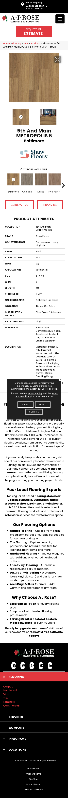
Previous (5, 115)
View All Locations (34, 9)
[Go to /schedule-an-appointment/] (34, 31)
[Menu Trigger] (60, 18)
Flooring (16, 43)
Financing (50, 205)
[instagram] (32, 665)
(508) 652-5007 (36, 6)
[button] (34, 676)
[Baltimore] (13, 179)
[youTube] (41, 665)
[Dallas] (41, 179)
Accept (25, 404)
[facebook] (13, 665)
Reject (43, 404)
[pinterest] (22, 665)
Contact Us (19, 205)
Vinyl (25, 43)
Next (63, 115)
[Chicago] (27, 179)
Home (6, 43)
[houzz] (50, 665)
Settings (34, 412)
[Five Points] (54, 179)
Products (36, 43)
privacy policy (35, 393)
